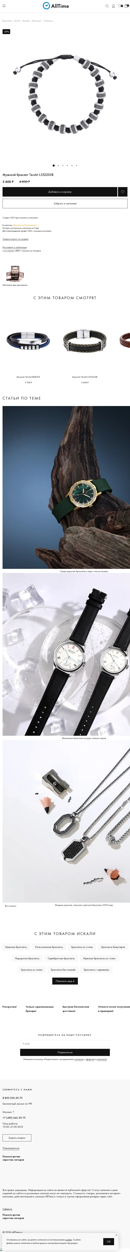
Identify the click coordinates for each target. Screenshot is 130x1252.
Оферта (7, 1209)
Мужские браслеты (16, 947)
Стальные (48, 20)
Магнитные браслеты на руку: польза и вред (84, 738)
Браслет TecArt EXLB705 (28, 376)
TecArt (17, 20)
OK (109, 1241)
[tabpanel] (65, 94)
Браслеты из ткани (31, 969)
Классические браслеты (49, 947)
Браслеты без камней (63, 969)
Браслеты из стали (82, 947)
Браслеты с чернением (96, 969)
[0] (119, 5)
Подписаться (65, 1052)
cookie (68, 1239)
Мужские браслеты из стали (99, 958)
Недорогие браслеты (27, 958)
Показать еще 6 (65, 981)
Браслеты (7, 20)
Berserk (26, 20)
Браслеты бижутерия (113, 947)
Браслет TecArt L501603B (84, 376)
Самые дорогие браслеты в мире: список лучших (84, 571)
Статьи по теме (22, 398)
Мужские (36, 20)
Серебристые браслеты (61, 958)
